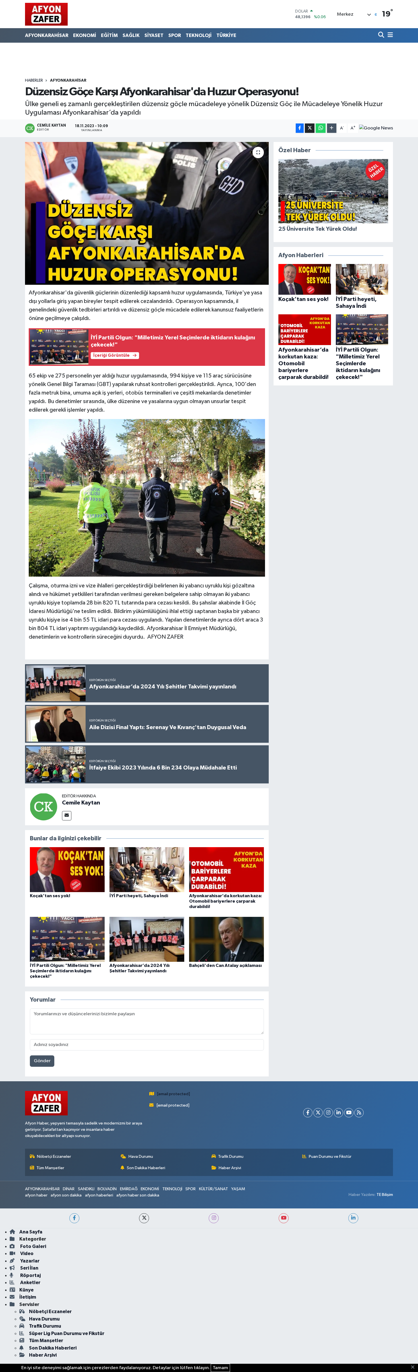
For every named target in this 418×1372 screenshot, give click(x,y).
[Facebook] (308, 1112)
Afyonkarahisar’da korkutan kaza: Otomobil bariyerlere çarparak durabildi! (225, 901)
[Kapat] (414, 1367)
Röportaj (30, 1275)
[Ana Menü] (389, 35)
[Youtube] (348, 1112)
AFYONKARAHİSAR (46, 35)
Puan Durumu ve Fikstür (330, 1156)
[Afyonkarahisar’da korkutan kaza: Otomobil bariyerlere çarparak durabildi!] (226, 869)
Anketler (29, 1282)
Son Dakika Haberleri (146, 1168)
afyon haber (36, 1195)
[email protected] (173, 1094)
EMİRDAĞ (129, 1189)
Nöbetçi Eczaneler (54, 1156)
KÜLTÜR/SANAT (213, 1189)
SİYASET (154, 35)
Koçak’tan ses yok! (50, 896)
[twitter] (144, 1218)
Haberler (34, 80)
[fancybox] (147, 497)
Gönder (42, 1061)
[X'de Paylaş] (309, 128)
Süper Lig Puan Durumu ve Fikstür (66, 1333)
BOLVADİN (107, 1189)
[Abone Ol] (376, 128)
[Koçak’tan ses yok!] (67, 869)
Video (26, 1253)
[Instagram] (328, 1112)
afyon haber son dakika (137, 1195)
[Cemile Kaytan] (43, 806)
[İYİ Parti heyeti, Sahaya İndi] (146, 869)
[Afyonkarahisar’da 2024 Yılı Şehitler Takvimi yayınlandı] (146, 939)
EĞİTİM (109, 35)
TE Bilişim (384, 1194)
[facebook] (74, 1218)
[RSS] (359, 1112)
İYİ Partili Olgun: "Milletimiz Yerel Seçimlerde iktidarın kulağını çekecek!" (65, 971)
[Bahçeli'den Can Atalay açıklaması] (226, 939)
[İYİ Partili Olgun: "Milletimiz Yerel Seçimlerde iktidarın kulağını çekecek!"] (67, 939)
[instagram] (214, 1218)
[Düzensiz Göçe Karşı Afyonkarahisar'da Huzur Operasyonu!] (147, 213)
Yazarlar (29, 1260)
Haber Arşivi (230, 1168)
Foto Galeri (32, 1246)
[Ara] (381, 35)
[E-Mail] (66, 815)
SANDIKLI (86, 1189)
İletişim (27, 1297)
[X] (318, 1112)
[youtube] (284, 1218)
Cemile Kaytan (81, 803)
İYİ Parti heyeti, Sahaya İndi (138, 896)
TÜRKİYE (226, 35)
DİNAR (69, 1189)
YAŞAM (238, 1189)
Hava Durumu (141, 1156)
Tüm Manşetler (50, 1168)
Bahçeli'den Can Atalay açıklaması (225, 965)
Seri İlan (28, 1268)
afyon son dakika (66, 1195)
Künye (26, 1290)
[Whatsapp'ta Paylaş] (321, 128)
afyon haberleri (99, 1195)
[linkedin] (353, 1218)
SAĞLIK (131, 35)
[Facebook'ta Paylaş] (300, 128)
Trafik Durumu (230, 1156)
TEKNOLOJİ (199, 35)
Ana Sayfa (30, 1231)
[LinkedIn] (338, 1112)
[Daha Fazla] (331, 128)
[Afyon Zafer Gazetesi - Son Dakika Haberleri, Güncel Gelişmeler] (46, 14)
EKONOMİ (84, 35)
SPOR (174, 35)
